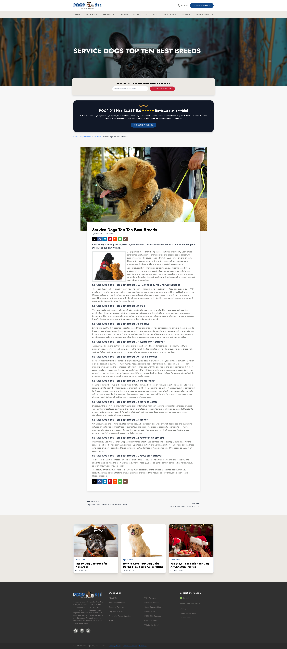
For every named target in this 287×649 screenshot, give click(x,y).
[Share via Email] (120, 239)
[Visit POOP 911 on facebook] (75, 630)
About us (90, 14)
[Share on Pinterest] (110, 239)
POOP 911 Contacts (152, 616)
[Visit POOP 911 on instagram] (82, 630)
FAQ (146, 14)
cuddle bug (183, 289)
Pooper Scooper (85, 137)
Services (107, 14)
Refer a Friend (149, 611)
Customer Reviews (116, 607)
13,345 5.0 (138, 110)
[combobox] (130, 88)
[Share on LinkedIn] (104, 239)
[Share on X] (94, 239)
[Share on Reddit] (115, 239)
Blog (155, 14)
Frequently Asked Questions (120, 616)
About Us (113, 598)
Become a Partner (151, 602)
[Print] (125, 239)
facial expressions (182, 313)
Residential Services (117, 602)
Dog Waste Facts (116, 611)
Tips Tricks (97, 137)
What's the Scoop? (151, 625)
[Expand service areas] (212, 14)
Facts (136, 14)
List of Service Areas (188, 613)
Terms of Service (130, 646)
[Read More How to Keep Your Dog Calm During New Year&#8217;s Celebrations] (143, 540)
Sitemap (183, 609)
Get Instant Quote (162, 89)
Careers (186, 14)
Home (77, 14)
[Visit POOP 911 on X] (88, 630)
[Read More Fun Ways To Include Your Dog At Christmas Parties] (191, 540)
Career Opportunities (152, 607)
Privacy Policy (185, 618)
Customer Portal (150, 620)
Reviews (124, 14)
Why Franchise (150, 598)
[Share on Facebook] (99, 239)
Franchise (169, 14)
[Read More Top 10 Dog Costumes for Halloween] (96, 540)
